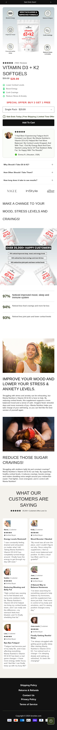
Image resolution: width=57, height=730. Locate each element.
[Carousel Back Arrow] (6, 2)
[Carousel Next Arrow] (50, 2)
